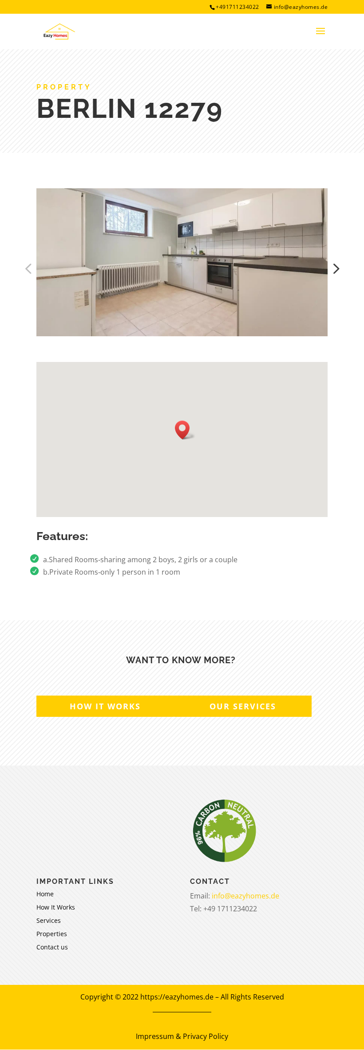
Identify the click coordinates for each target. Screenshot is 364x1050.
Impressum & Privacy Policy (182, 1036)
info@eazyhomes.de (245, 896)
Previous (29, 268)
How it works (105, 706)
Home (45, 894)
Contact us (52, 947)
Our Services (243, 706)
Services (48, 921)
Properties (51, 934)
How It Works (55, 907)
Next (334, 268)
